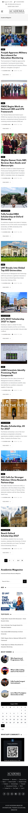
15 (21, 716)
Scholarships (14, 784)
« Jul (2, 729)
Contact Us (7, 788)
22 (21, 719)
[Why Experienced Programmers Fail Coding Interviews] (5, 659)
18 (6, 719)
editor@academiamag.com (14, 4)
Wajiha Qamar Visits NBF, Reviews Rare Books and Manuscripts (14, 163)
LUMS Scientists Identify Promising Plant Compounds (13, 373)
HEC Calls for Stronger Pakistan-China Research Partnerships (13, 480)
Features (6, 784)
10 (3, 716)
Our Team (15, 788)
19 (10, 719)
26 (10, 722)
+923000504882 (20, 1)
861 (18, 560)
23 (25, 719)
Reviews (14, 779)
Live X (22, 788)
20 (14, 719)
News (4, 781)
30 (25, 722)
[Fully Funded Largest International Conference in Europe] (5, 682)
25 (6, 722)
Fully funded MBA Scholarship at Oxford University (12, 216)
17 (3, 719)
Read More (6, 74)
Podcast (23, 784)
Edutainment (6, 779)
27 (14, 722)
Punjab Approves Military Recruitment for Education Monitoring (14, 55)
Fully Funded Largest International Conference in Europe (18, 683)
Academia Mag (6, 70)
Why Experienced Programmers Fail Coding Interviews (17, 660)
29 (21, 722)
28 (17, 722)
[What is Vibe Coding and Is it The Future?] (5, 671)
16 (25, 716)
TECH (21, 786)
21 (17, 719)
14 (17, 716)
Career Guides (12, 781)
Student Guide (22, 781)
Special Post (22, 779)
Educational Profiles (11, 786)
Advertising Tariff (13, 6)
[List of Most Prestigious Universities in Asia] (5, 694)
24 (3, 722)
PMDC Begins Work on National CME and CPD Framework (12, 109)
